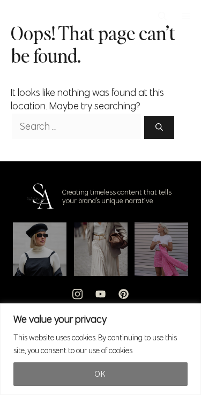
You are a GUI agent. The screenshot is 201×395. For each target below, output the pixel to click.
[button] (162, 16)
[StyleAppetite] (16, 16)
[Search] (159, 127)
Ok (100, 374)
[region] (100, 349)
